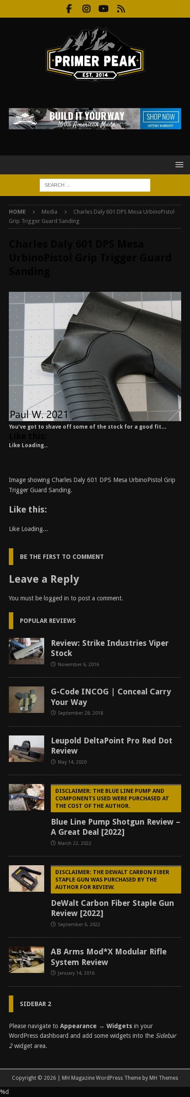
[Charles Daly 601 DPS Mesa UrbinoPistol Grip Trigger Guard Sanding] (95, 415)
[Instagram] (86, 9)
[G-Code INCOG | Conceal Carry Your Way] (26, 699)
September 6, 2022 (79, 924)
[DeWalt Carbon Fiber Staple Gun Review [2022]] (26, 878)
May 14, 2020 (72, 762)
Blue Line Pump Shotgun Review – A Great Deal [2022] (115, 812)
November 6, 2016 (78, 664)
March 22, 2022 (74, 843)
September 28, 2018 (80, 713)
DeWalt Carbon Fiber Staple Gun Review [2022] (112, 893)
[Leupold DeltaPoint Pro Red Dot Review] (26, 748)
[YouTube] (103, 9)
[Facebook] (69, 9)
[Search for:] (95, 184)
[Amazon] (121, 9)
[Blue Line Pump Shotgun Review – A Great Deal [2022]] (26, 797)
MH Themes (163, 1078)
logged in (56, 598)
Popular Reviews (48, 620)
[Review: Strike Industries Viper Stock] (26, 651)
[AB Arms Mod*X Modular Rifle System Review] (26, 959)
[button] (178, 164)
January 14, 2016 (76, 973)
